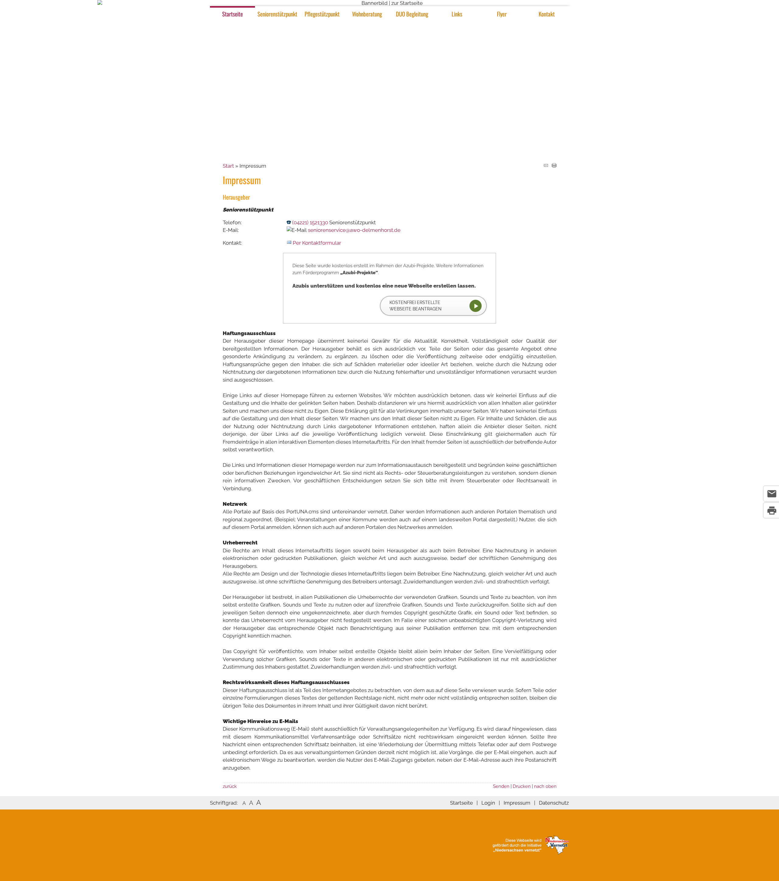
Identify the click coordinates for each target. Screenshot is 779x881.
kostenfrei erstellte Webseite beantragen (416, 305)
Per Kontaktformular (317, 243)
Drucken (522, 786)
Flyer (502, 13)
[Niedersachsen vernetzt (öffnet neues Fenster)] (530, 853)
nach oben (545, 786)
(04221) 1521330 (310, 222)
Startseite (232, 13)
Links (457, 13)
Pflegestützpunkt (322, 13)
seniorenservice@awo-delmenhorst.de (354, 230)
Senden (501, 786)
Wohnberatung (367, 13)
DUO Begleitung (412, 13)
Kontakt (547, 13)
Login (488, 803)
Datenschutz (554, 803)
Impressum (517, 803)
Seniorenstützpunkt (277, 13)
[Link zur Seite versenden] (545, 166)
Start (228, 166)
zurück (230, 786)
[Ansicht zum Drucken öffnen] (554, 166)
